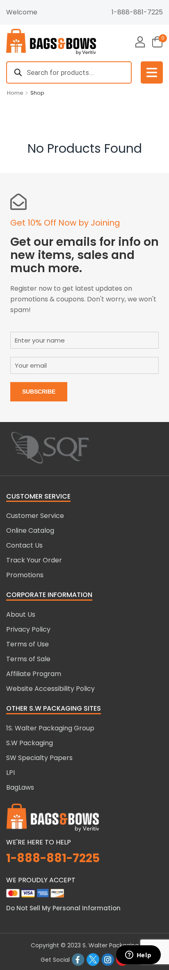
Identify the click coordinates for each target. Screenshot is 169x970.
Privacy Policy (28, 629)
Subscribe (38, 391)
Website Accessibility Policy (50, 688)
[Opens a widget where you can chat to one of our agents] (138, 955)
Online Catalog (30, 530)
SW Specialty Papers (39, 757)
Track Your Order (34, 560)
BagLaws (20, 787)
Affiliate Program (33, 674)
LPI (10, 772)
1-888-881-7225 (137, 12)
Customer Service (35, 515)
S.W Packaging (29, 743)
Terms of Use (27, 644)
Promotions (24, 575)
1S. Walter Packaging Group (50, 728)
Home (15, 93)
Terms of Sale (28, 659)
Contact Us (24, 545)
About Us (20, 614)
